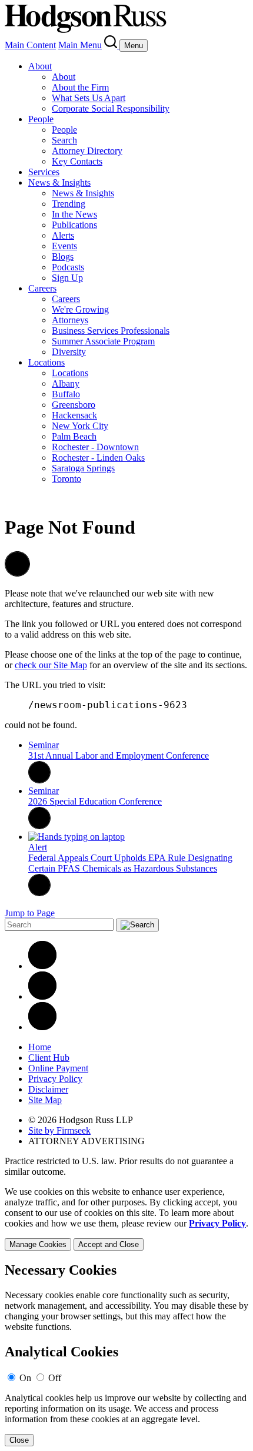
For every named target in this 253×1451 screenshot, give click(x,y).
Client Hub (48, 1058)
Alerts (63, 235)
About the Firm (80, 87)
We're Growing (80, 309)
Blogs (63, 257)
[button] (17, 573)
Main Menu (80, 45)
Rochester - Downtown (95, 447)
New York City (80, 426)
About (40, 66)
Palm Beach (74, 436)
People (41, 119)
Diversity (69, 352)
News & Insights (59, 182)
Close (19, 1440)
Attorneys (70, 320)
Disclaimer (48, 1089)
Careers (42, 288)
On (25, 1378)
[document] (126, 1354)
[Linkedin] (42, 966)
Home (39, 1047)
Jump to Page (30, 913)
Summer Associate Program (103, 341)
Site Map (45, 1100)
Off (54, 1378)
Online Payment (58, 1068)
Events (64, 246)
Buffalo (66, 394)
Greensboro (73, 405)
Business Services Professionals (110, 331)
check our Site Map (51, 665)
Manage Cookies (37, 1244)
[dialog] (126, 1219)
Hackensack (74, 415)
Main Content (30, 45)
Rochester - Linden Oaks (98, 458)
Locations (46, 362)
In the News (74, 214)
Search (64, 140)
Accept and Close (108, 1244)
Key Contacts (77, 161)
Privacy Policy (55, 1079)
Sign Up (67, 278)
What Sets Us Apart (88, 98)
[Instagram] (42, 1027)
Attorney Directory (87, 151)
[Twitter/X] (42, 996)
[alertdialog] (126, 1354)
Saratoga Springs (83, 468)
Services (43, 172)
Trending (68, 204)
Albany (65, 383)
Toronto (66, 479)
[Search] (111, 45)
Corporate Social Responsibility (110, 108)
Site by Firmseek (59, 1130)
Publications (74, 225)
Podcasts (68, 267)
